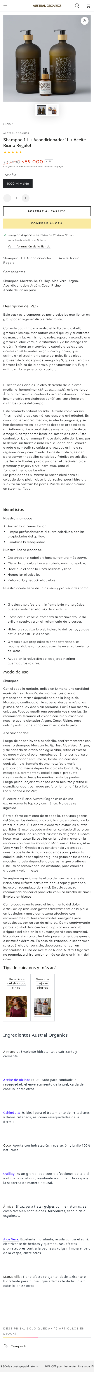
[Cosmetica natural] (42, 1014)
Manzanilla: (12, 1277)
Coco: (8, 1145)
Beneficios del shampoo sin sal (16, 983)
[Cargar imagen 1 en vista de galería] (41, 110)
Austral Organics (16, 133)
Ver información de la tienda (29, 246)
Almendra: (11, 1051)
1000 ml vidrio (18, 184)
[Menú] (5, 5)
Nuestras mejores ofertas (42, 983)
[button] (77, 5)
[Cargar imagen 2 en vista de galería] (52, 110)
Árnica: (8, 1206)
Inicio (7, 124)
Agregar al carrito (47, 211)
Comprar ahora (47, 223)
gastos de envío (16, 166)
